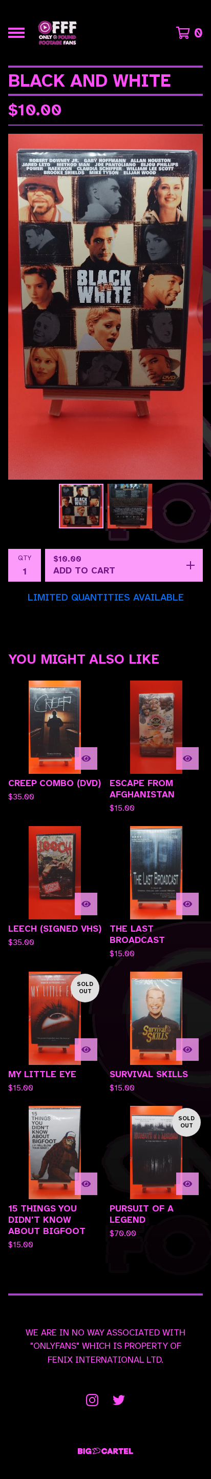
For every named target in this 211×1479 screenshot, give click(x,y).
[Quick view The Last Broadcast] (187, 904)
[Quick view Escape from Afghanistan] (187, 758)
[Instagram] (92, 1400)
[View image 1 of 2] (81, 506)
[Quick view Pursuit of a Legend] (187, 1184)
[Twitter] (119, 1400)
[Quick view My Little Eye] (86, 1049)
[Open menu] (16, 33)
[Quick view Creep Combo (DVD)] (86, 758)
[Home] (57, 32)
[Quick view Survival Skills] (187, 1049)
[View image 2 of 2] (130, 506)
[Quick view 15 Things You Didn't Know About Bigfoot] (86, 1184)
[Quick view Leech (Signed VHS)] (86, 904)
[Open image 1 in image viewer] (105, 307)
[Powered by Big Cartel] (105, 1451)
